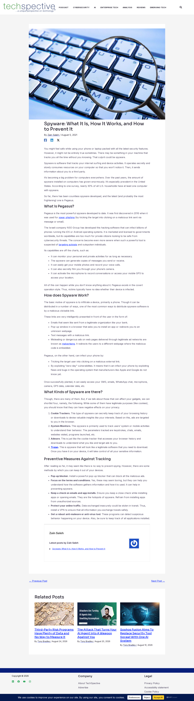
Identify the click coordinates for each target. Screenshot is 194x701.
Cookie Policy (151, 691)
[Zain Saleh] (134, 543)
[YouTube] (24, 681)
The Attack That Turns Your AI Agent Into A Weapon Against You (97, 633)
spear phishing (67, 217)
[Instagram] (30, 681)
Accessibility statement (156, 687)
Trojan (54, 447)
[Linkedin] (51, 140)
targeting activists (68, 244)
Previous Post (38, 580)
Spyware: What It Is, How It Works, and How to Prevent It (78, 548)
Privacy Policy (152, 683)
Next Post (158, 580)
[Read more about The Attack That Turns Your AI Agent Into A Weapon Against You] (97, 613)
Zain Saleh (56, 533)
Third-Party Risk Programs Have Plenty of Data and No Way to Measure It (54, 633)
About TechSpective (89, 683)
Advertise (83, 687)
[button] (181, 7)
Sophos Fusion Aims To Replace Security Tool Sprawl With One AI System (137, 635)
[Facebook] (45, 140)
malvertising (68, 343)
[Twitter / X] (58, 140)
